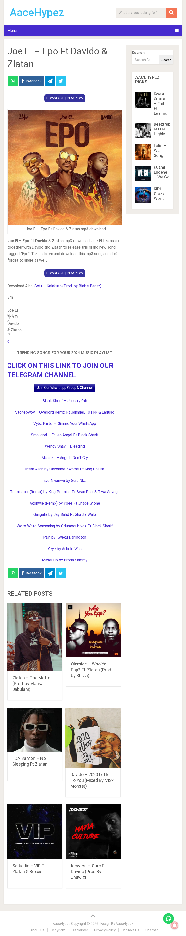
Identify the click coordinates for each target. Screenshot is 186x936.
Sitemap (152, 930)
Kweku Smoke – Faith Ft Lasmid (160, 103)
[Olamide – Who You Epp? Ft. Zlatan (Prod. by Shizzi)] (93, 630)
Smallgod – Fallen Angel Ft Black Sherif (65, 435)
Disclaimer (80, 930)
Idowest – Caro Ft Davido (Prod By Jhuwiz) (88, 871)
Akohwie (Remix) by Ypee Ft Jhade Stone (65, 503)
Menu (12, 30)
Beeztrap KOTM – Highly (162, 129)
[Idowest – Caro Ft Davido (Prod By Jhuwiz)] (93, 832)
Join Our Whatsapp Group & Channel (65, 388)
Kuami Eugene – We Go (162, 172)
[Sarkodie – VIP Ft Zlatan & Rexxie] (34, 832)
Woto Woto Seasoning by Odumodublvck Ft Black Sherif (65, 526)
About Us (37, 930)
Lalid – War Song (160, 150)
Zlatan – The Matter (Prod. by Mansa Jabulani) (32, 683)
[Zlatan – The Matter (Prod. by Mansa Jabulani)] (34, 637)
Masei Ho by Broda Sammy (64, 560)
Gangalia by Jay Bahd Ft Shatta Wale (64, 514)
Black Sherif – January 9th (64, 401)
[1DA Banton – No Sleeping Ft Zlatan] (34, 730)
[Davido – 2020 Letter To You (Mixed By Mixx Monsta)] (93, 738)
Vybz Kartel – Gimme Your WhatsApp (64, 423)
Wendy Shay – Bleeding (65, 446)
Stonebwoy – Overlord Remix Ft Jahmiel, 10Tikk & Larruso (64, 412)
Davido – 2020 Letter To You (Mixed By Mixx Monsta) (92, 780)
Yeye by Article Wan (65, 548)
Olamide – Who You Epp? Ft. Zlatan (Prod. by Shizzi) (91, 669)
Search (138, 52)
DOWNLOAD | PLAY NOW (64, 98)
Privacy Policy (105, 930)
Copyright (58, 930)
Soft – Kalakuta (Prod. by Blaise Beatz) (67, 286)
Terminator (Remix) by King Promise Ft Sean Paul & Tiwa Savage (65, 492)
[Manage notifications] (174, 925)
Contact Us (130, 930)
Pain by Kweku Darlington (64, 537)
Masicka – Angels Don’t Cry (64, 457)
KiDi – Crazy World (159, 193)
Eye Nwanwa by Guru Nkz (64, 480)
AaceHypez (37, 12)
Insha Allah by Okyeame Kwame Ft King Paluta (64, 469)
